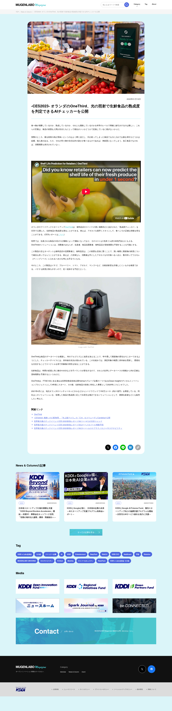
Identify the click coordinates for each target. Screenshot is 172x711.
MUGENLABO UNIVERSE (27, 561)
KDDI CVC (115, 554)
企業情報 (56, 689)
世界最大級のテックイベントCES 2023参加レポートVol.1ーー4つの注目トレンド (68, 421)
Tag (146, 4)
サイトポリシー (85, 689)
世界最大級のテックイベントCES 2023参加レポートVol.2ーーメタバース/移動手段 (69, 424)
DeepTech (93, 554)
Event (83, 672)
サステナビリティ (46, 561)
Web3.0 (104, 554)
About (154, 4)
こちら (61, 234)
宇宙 (137, 554)
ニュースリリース (69, 689)
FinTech (60, 561)
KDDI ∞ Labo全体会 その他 (119, 561)
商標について (152, 689)
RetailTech (102, 561)
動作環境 (140, 689)
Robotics (147, 554)
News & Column (26, 12)
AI (61, 554)
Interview (63, 672)
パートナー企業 (51, 554)
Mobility (70, 561)
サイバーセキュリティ (85, 561)
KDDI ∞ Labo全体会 (25, 554)
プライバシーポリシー (102, 689)
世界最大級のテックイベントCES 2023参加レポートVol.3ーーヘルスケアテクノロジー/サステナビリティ (78, 428)
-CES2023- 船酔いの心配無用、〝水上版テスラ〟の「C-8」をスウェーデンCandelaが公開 (72, 417)
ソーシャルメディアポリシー (123, 689)
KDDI (69, 554)
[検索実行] (126, 4)
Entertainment (80, 554)
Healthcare (127, 554)
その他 (38, 554)
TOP (17, 12)
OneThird (69, 227)
